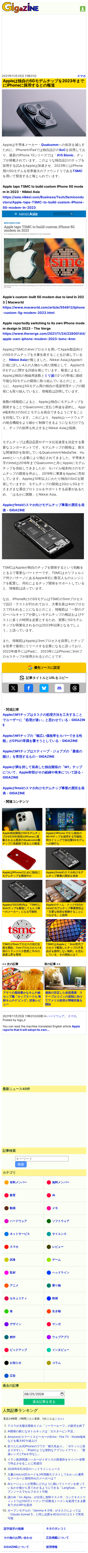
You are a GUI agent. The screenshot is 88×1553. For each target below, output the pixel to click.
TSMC (77, 171)
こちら (59, 1418)
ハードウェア (55, 1016)
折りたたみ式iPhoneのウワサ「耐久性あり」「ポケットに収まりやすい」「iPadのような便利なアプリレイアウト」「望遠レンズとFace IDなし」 (46, 1450)
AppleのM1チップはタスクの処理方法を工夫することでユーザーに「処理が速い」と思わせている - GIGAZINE (44, 719)
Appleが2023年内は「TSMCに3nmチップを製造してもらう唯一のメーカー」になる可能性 (21, 908)
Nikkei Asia (18, 360)
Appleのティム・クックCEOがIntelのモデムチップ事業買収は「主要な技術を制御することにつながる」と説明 (65, 910)
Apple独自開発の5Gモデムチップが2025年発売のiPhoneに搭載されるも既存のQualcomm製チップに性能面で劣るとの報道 (21, 838)
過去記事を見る (44, 1402)
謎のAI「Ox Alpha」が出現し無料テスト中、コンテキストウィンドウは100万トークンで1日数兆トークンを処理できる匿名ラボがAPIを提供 (47, 1501)
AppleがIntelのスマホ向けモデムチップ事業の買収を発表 (64, 874)
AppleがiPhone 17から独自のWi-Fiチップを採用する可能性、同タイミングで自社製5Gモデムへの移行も (65, 838)
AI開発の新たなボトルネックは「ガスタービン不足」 (42, 1431)
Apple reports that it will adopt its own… (41, 1027)
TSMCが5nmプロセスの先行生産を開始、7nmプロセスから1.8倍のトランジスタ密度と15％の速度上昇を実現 (21, 949)
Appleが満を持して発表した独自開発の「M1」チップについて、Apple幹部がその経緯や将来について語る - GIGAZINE (43, 772)
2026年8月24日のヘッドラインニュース (34, 1469)
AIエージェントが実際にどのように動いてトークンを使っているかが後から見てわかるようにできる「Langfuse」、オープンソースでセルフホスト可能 (47, 1487)
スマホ (81, 76)
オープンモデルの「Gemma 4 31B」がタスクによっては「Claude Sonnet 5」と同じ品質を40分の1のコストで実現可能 (46, 1514)
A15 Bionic (65, 155)
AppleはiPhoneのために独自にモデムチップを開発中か (21, 874)
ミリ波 (49, 375)
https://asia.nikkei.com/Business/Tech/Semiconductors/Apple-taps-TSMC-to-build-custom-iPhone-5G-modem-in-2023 (43, 202)
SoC (62, 150)
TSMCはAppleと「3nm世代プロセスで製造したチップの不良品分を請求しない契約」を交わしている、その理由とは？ (64, 949)
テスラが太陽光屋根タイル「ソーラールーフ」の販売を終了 (46, 1425)
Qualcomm (50, 145)
